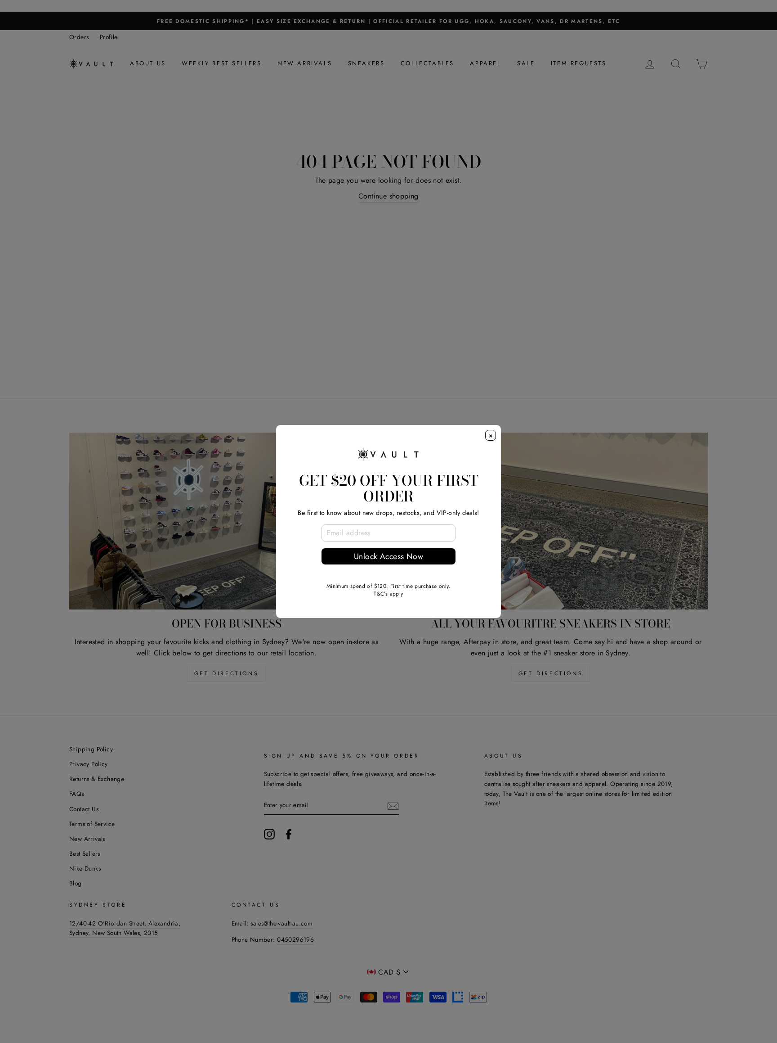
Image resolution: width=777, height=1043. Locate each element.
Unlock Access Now (388, 556)
